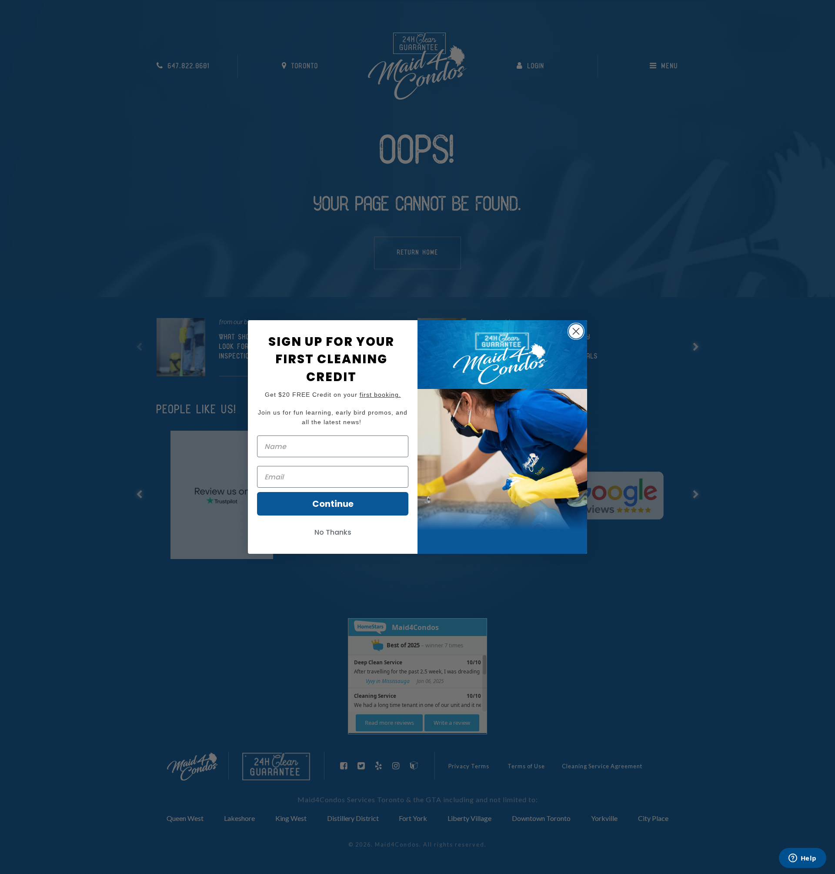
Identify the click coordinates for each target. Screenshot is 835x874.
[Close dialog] (576, 331)
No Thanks (332, 532)
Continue (333, 504)
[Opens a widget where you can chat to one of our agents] (802, 859)
